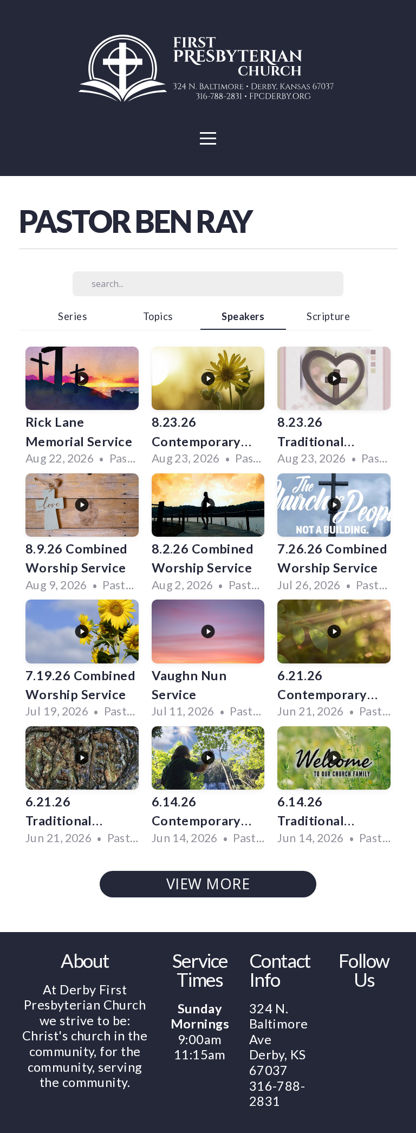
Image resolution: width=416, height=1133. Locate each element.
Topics (158, 316)
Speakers (243, 316)
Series (72, 316)
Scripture (328, 316)
